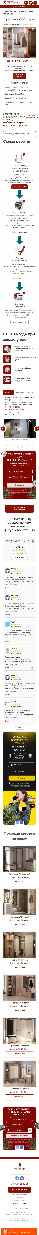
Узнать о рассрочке (19, 278)
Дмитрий (14, 595)
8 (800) (19, 1184)
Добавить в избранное (19, 1208)
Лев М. (13, 622)
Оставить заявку (19, 186)
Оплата (30, 392)
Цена (7, 392)
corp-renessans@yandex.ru (19, 1194)
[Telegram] (17, 823)
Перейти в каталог (19, 322)
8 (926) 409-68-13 (20, 178)
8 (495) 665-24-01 (21, 174)
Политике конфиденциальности (20, 785)
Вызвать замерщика (19, 232)
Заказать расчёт (19, 75)
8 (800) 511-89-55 (20, 171)
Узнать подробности (32, 116)
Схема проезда (19, 1203)
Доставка (20, 392)
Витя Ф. (14, 702)
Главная (7, 12)
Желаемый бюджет (21, 477)
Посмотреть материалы (19, 508)
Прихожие (18, 12)
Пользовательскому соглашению (20, 786)
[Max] (21, 823)
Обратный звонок (19, 1189)
